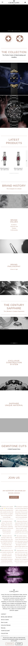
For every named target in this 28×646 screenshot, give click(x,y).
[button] (2, 2)
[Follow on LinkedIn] (7, 627)
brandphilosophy (14, 265)
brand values (14, 221)
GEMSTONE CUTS (14, 430)
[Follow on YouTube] (9, 627)
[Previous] (1, 160)
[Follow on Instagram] (5, 627)
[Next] (26, 160)
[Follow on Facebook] (2, 627)
